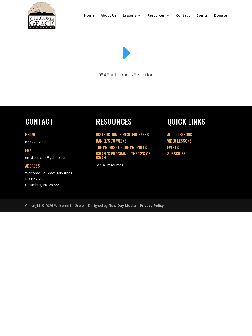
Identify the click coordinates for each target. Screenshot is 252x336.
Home (89, 16)
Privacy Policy (152, 205)
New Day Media (122, 205)
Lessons (129, 16)
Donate (220, 16)
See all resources (109, 165)
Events (202, 16)
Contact (183, 16)
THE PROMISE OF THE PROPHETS (121, 147)
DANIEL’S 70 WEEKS (111, 141)
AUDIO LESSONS (179, 134)
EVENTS (173, 147)
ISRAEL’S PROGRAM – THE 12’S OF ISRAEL (123, 156)
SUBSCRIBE (176, 154)
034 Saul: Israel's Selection (126, 74)
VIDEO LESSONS (179, 141)
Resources (156, 16)
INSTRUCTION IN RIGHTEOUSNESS (122, 134)
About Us (108, 16)
